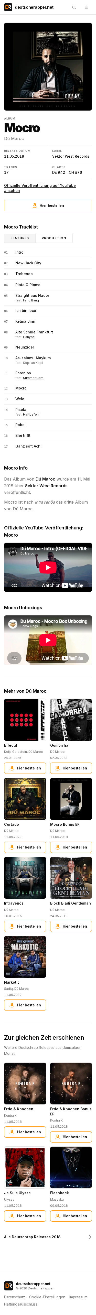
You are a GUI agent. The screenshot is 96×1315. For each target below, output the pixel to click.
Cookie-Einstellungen (47, 1297)
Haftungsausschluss (20, 1304)
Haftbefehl (31, 414)
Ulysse (9, 1199)
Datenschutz (14, 1297)
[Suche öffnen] (74, 7)
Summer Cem (33, 378)
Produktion (54, 238)
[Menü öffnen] (86, 7)
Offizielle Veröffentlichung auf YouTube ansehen (40, 188)
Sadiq (8, 989)
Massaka (57, 1199)
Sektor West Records (70, 156)
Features (19, 238)
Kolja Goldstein (15, 752)
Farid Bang (31, 300)
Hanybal (29, 337)
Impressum (78, 1297)
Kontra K (10, 1115)
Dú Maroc (14, 138)
